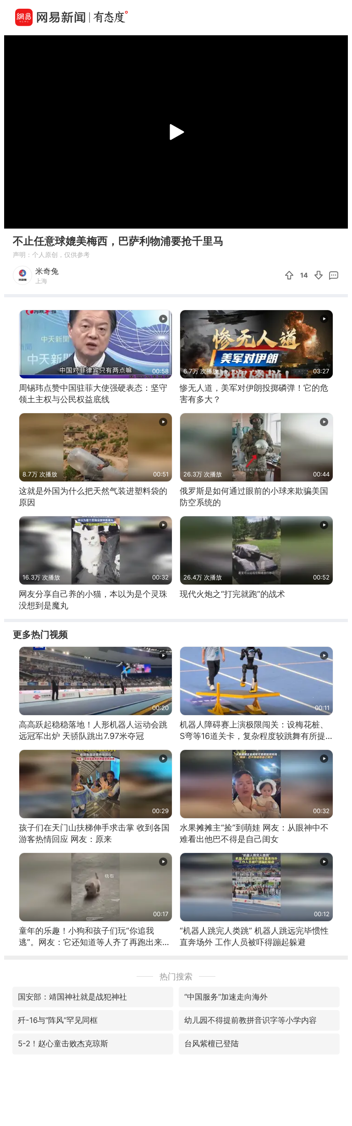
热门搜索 (176, 976)
